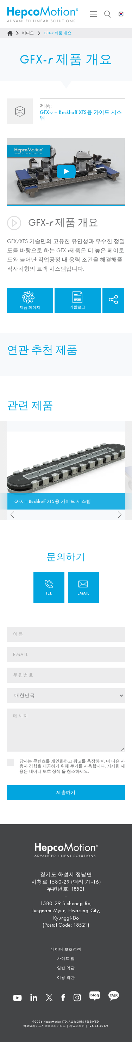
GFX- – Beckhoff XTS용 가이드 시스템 (81, 115)
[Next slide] (121, 515)
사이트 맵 (66, 958)
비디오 (28, 33)
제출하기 (66, 792)
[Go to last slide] (10, 515)
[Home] (10, 33)
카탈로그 (77, 306)
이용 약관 (66, 977)
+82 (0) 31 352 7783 (48, 587)
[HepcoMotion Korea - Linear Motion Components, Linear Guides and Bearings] (42, 14)
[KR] (121, 14)
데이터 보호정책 (66, 949)
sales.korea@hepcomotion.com (83, 587)
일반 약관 (66, 967)
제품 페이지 (30, 307)
